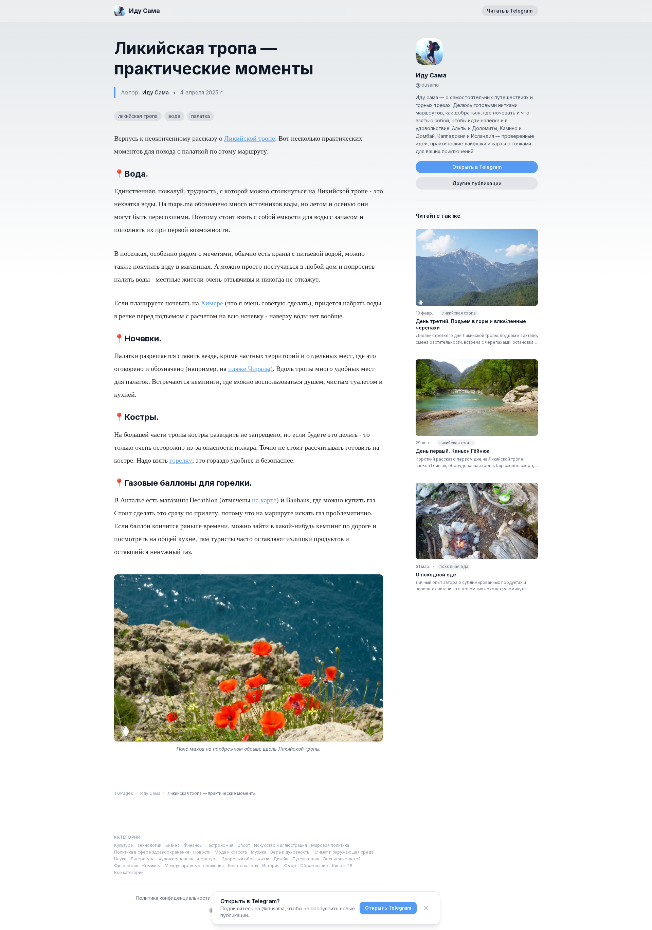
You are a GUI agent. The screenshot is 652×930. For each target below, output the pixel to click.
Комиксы (151, 865)
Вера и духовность (289, 852)
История (270, 865)
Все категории (129, 872)
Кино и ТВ (342, 865)
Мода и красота (231, 852)
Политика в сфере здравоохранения (151, 852)
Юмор (290, 865)
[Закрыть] (426, 907)
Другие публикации (477, 183)
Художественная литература (188, 858)
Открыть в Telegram (477, 167)
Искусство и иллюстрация (280, 845)
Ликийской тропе (249, 138)
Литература (142, 858)
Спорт (243, 845)
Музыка (258, 852)
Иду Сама (155, 92)
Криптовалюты (243, 865)
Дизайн (280, 858)
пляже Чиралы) (250, 368)
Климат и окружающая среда (343, 852)
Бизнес (172, 845)
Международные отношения (194, 865)
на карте (264, 499)
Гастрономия (219, 845)
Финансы (193, 845)
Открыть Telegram (388, 908)
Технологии (149, 845)
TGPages (123, 793)
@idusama (427, 85)
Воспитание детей (342, 858)
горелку (180, 460)
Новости (202, 852)
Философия (126, 865)
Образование (314, 865)
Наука (120, 858)
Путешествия (305, 858)
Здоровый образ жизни (245, 858)
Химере (212, 302)
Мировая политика (330, 845)
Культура (123, 845)
